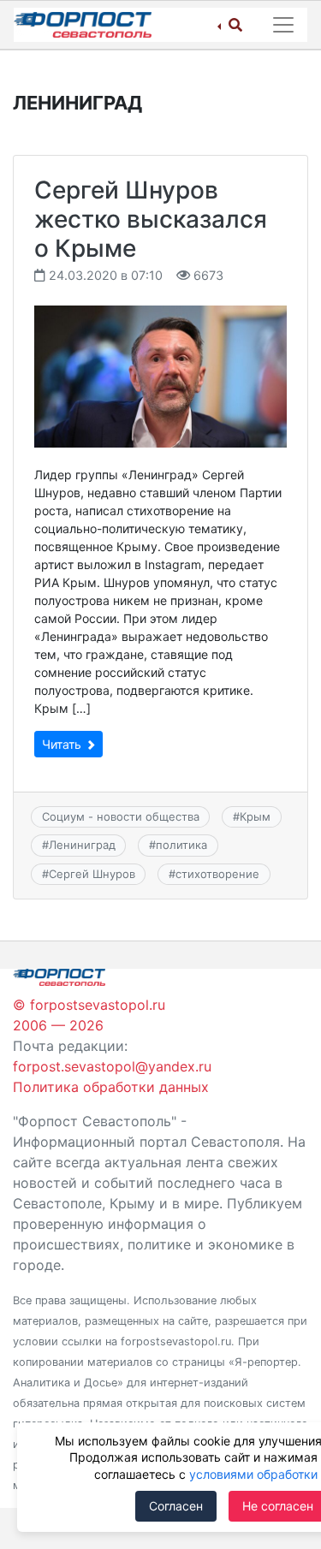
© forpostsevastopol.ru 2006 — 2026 (89, 1015)
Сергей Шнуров (92, 874)
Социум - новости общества (120, 816)
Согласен (176, 1506)
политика (181, 845)
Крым (255, 816)
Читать (63, 744)
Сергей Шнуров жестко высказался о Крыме (150, 218)
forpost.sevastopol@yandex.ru (112, 1066)
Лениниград (82, 845)
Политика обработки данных (111, 1086)
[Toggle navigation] (283, 25)
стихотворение (217, 874)
